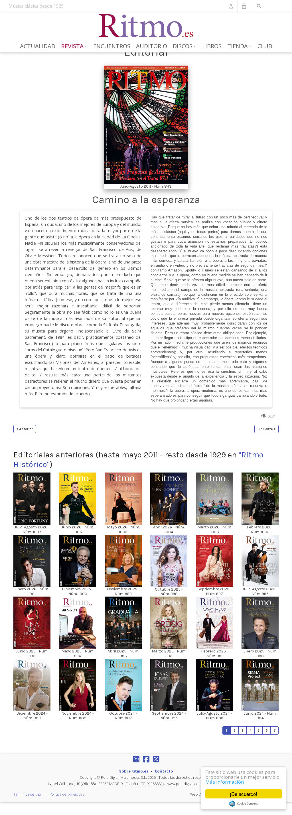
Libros (212, 46)
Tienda (240, 46)
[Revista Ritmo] (146, 26)
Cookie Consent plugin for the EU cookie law (243, 803)
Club (264, 46)
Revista (75, 46)
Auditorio (151, 46)
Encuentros (111, 46)
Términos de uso (27, 794)
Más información (224, 781)
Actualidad (37, 46)
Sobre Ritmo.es (133, 771)
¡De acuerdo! (243, 793)
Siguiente (265, 429)
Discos (185, 46)
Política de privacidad (67, 794)
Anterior (26, 429)
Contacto (164, 771)
